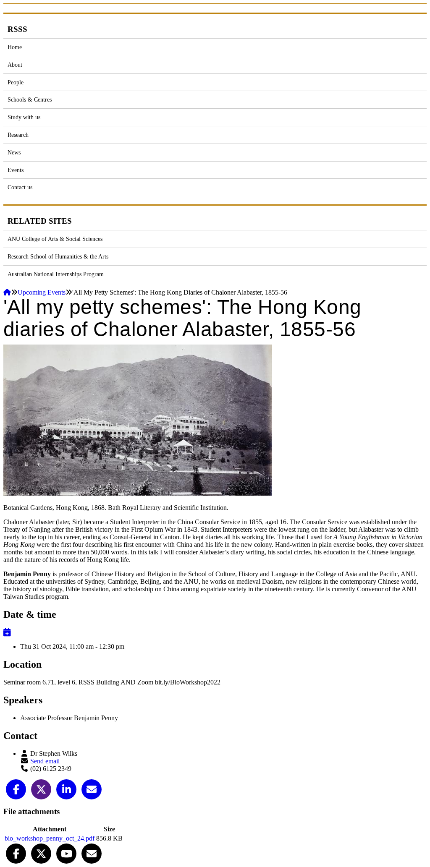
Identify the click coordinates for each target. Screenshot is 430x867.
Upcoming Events (42, 292)
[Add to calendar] (7, 632)
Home (15, 47)
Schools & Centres (30, 99)
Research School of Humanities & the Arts (58, 256)
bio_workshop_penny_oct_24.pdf (49, 838)
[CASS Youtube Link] (66, 853)
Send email (45, 761)
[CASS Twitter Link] (41, 853)
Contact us (20, 187)
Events (16, 170)
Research (18, 134)
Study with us (24, 117)
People (16, 82)
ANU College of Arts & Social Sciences (55, 238)
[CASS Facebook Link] (16, 853)
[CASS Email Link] (91, 853)
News (14, 152)
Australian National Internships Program (56, 274)
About (15, 64)
